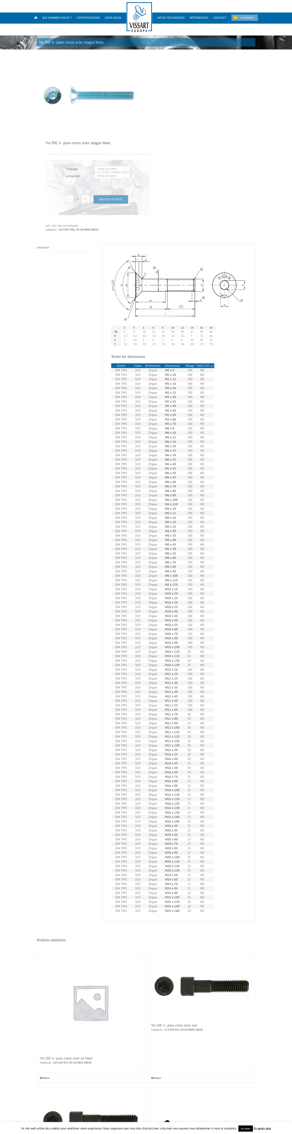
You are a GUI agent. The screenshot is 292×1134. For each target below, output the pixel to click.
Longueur (73, 176)
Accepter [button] (245, 1128)
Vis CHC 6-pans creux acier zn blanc (66, 1058)
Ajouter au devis (110, 199)
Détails (46, 1077)
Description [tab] (43, 247)
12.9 (166, 1029)
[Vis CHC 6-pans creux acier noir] (201, 986)
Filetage (72, 169)
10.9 (61, 229)
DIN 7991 (69, 229)
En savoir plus (262, 1128)
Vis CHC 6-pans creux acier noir (174, 1025)
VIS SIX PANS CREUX (87, 229)
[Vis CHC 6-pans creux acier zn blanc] (90, 1002)
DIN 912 (63, 1062)
